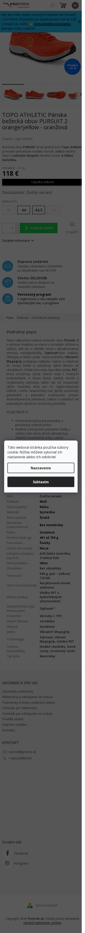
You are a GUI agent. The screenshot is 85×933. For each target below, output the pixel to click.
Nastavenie (41, 468)
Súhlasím (41, 482)
